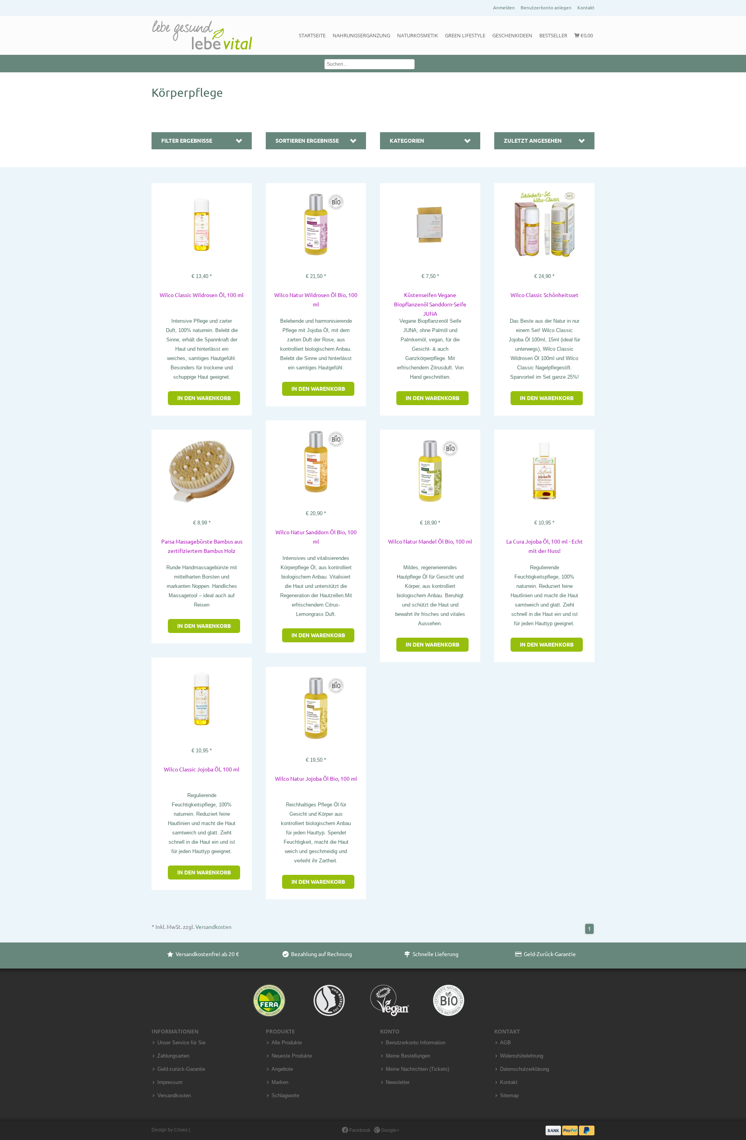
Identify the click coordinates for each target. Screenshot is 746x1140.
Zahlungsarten (173, 1056)
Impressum (170, 1082)
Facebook (359, 1130)
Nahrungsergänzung (361, 35)
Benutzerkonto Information (415, 1043)
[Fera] (270, 1000)
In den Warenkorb (204, 398)
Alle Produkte (287, 1043)
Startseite (312, 35)
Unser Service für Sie (181, 1043)
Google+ (389, 1130)
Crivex (181, 1130)
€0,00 (586, 35)
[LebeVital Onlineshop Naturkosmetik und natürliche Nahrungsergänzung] (202, 35)
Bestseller (553, 35)
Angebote (282, 1069)
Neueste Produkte (292, 1056)
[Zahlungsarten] (570, 1130)
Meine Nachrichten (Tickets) (417, 1069)
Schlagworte (285, 1096)
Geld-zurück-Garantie (181, 1069)
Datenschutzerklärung (524, 1069)
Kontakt (585, 7)
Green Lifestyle (465, 35)
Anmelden (504, 7)
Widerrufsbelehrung (521, 1056)
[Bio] (449, 1000)
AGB (505, 1043)
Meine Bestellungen (408, 1056)
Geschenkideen (512, 35)
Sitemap (509, 1096)
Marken (280, 1082)
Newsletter (398, 1082)
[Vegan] (390, 1000)
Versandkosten (213, 927)
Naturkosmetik (417, 35)
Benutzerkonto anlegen (546, 7)
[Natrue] (330, 1000)
